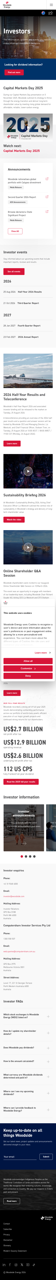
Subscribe (7, 1229)
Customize (26, 668)
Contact (6, 1223)
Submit (46, 1156)
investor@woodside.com (13, 896)
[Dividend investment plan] (34, 856)
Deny (28, 676)
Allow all (28, 661)
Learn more (41, 652)
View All (15, 231)
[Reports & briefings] (30, 856)
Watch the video (14, 519)
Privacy (6, 1234)
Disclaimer (7, 1240)
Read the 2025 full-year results (21, 781)
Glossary (7, 1245)
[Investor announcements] (22, 856)
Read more (12, 1201)
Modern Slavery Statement (15, 1250)
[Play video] (28, 128)
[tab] (28, 1016)
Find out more (14, 72)
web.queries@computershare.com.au (19, 951)
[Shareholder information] (26, 856)
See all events (14, 271)
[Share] (51, 13)
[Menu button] (51, 5)
